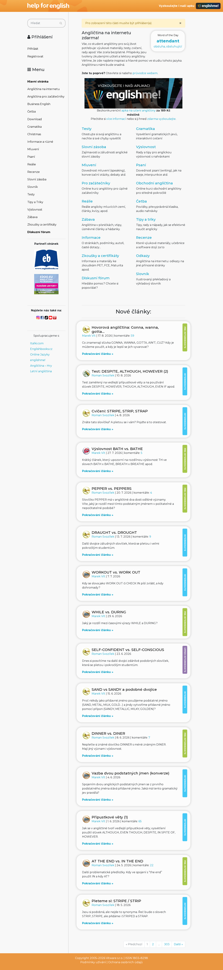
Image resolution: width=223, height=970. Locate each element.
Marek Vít (89, 335)
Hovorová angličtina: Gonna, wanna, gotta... (125, 329)
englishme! (37, 360)
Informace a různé (40, 141)
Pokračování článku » (97, 353)
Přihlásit (32, 48)
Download (34, 119)
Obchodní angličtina (154, 183)
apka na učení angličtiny (138, 110)
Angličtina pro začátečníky (45, 96)
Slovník (32, 187)
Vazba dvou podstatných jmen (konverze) (130, 773)
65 (140, 821)
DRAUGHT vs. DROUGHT (114, 532)
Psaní (31, 156)
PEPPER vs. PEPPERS (112, 488)
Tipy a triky (146, 219)
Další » (178, 944)
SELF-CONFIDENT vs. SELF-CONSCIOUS (128, 649)
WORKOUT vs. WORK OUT (116, 572)
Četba (31, 111)
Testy (31, 194)
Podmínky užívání (93, 962)
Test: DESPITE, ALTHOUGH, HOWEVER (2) (130, 371)
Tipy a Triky (35, 202)
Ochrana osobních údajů (125, 962)
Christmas (34, 134)
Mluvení (33, 149)
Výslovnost (34, 209)
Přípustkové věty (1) (110, 817)
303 (167, 944)
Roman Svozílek (103, 375)
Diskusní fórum (96, 278)
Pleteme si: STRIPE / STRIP (116, 901)
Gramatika (34, 126)
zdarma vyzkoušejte (161, 119)
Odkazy (143, 256)
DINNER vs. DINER (108, 733)
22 (151, 865)
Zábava (32, 217)
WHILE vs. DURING (109, 612)
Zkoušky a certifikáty (41, 224)
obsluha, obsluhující (168, 41)
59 (132, 335)
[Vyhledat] (60, 23)
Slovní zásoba (36, 179)
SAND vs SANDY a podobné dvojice (124, 689)
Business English (38, 104)
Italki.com (37, 343)
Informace (91, 237)
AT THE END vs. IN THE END (117, 861)
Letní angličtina (41, 371)
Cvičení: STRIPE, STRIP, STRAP (120, 411)
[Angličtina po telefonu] (46, 284)
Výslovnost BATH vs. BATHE (117, 449)
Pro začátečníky (96, 183)
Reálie (31, 164)
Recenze (33, 172)
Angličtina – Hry (41, 365)
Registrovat (35, 56)
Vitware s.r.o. (114, 958)
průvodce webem (145, 73)
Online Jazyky (40, 354)
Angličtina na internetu (43, 89)
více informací (116, 119)
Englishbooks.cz (41, 349)
